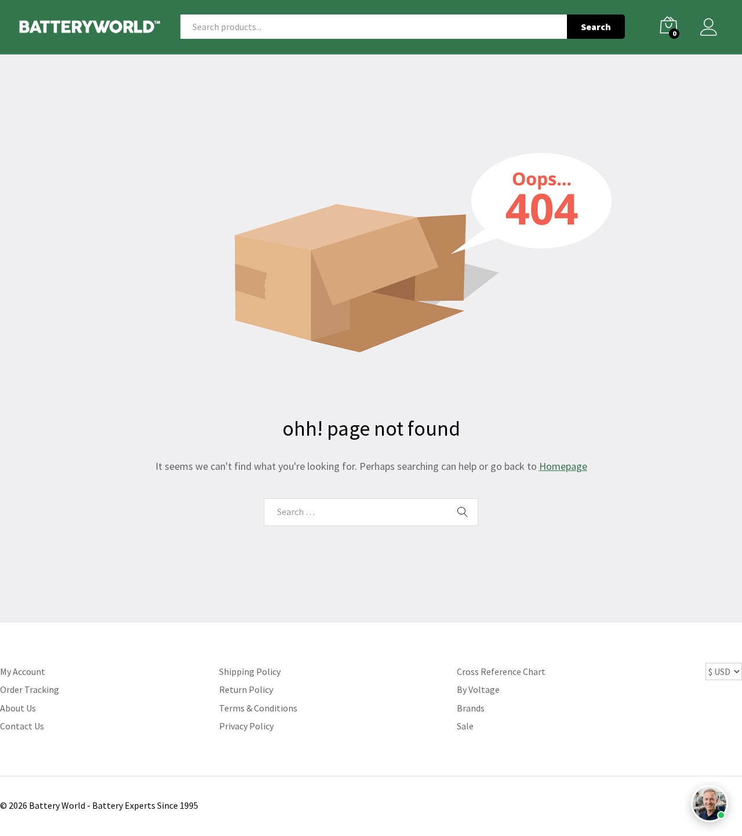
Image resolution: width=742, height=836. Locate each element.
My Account (22, 671)
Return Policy (246, 689)
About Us (18, 708)
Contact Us (22, 726)
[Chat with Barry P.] (709, 803)
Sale (465, 726)
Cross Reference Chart (501, 671)
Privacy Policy (246, 726)
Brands (471, 708)
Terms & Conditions (258, 708)
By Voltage (478, 689)
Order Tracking (29, 689)
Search (596, 26)
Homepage (563, 466)
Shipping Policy (250, 671)
